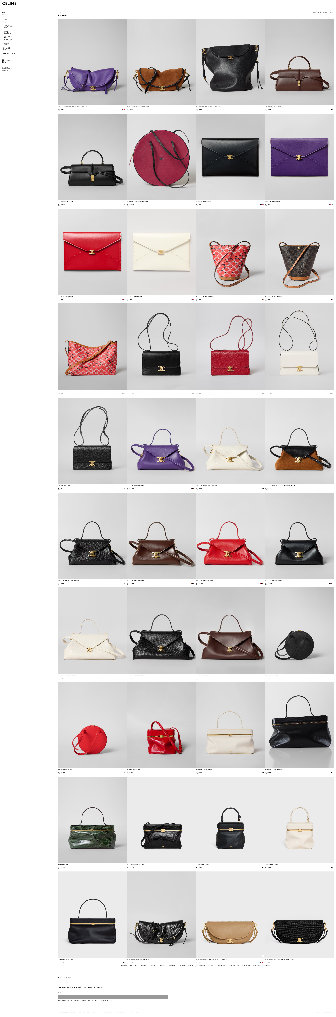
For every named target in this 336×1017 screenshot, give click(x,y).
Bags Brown (133, 965)
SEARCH (4, 70)
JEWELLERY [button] (6, 50)
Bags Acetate (267, 965)
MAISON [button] (4, 62)
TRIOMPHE (6, 40)
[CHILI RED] (262, 204)
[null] (263, 299)
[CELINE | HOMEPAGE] (9, 3)
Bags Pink (162, 965)
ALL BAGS (62, 16)
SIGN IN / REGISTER (7, 68)
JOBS (131, 1012)
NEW (5, 22)
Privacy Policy (97, 1012)
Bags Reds (256, 965)
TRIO (5, 45)
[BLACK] (332, 109)
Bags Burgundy (221, 965)
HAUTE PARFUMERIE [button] (7, 60)
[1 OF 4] (92, 62)
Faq (80, 1012)
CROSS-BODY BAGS (8, 25)
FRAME (6, 44)
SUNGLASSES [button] (6, 52)
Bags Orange (246, 965)
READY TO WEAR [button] (7, 47)
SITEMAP (138, 1012)
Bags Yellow (201, 965)
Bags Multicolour (234, 965)
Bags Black (123, 965)
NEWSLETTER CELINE (328, 1012)
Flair (5, 37)
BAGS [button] (4, 17)
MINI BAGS (6, 32)
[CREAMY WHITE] (331, 204)
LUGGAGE (6, 43)
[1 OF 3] (230, 252)
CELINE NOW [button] (5, 64)
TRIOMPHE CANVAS (8, 39)
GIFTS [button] (3, 59)
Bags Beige (143, 965)
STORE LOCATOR (6, 67)
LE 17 (5, 38)
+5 (125, 109)
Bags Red (153, 965)
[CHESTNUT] (331, 109)
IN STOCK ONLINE (317, 12)
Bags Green (171, 965)
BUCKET (6, 30)
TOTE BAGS (7, 28)
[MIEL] (331, 299)
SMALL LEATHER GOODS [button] (9, 53)
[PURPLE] (122, 109)
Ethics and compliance (122, 1012)
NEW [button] (3, 12)
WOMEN (65, 977)
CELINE (59, 977)
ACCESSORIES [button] (6, 48)
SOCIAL (318, 1012)
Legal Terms (87, 1012)
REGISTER (112, 996)
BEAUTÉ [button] (4, 61)
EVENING (6, 31)
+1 (263, 204)
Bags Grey (191, 965)
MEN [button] (3, 58)
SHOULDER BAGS (8, 26)
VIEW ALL (6, 19)
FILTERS (331, 12)
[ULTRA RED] (124, 109)
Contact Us (73, 1012)
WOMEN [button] (4, 14)
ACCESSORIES (7, 33)
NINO (5, 42)
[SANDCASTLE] (260, 962)
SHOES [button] (5, 49)
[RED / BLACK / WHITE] (262, 299)
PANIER (6, 27)
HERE (109, 1000)
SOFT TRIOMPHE (8, 36)
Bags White (181, 965)
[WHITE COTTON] (123, 109)
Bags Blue (211, 965)
